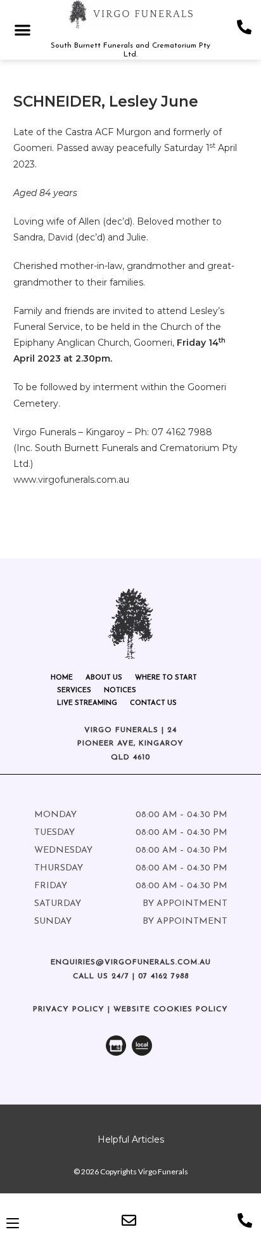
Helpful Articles (131, 1139)
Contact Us (153, 703)
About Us (104, 677)
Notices (120, 690)
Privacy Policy (69, 1009)
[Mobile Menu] (12, 1223)
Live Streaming (87, 703)
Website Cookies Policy (170, 1009)
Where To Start (166, 677)
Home (62, 677)
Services (74, 690)
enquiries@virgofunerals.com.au (131, 962)
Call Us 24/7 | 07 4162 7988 (131, 976)
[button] (22, 29)
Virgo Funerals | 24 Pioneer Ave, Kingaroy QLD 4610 (130, 743)
